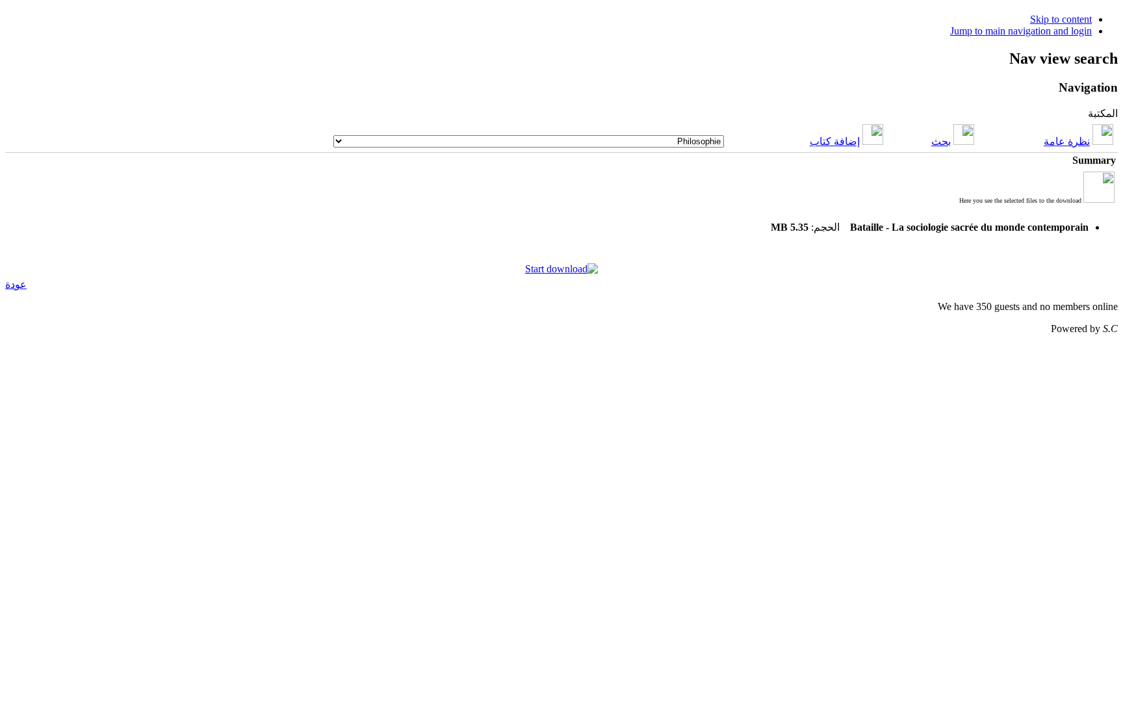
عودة (16, 284)
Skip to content (1061, 19)
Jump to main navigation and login (1021, 30)
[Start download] (561, 268)
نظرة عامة (1067, 141)
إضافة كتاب (835, 141)
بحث (941, 141)
